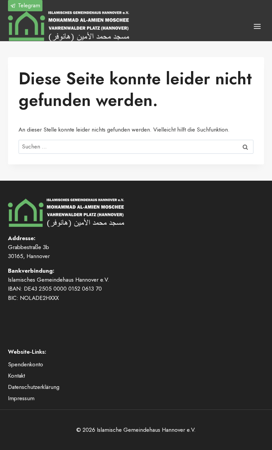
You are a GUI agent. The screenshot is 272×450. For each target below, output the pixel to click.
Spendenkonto (25, 364)
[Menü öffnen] (257, 26)
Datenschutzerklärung (33, 387)
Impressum (21, 398)
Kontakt (16, 376)
